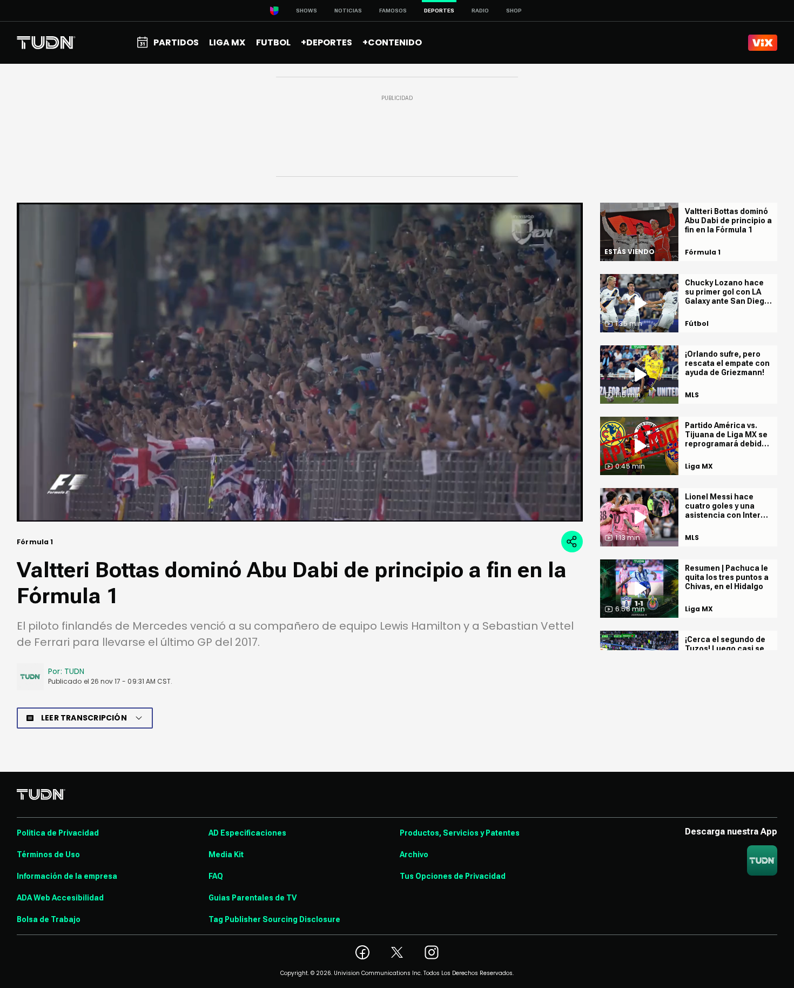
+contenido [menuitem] (392, 42)
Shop (514, 11)
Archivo (414, 854)
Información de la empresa (67, 876)
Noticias (348, 11)
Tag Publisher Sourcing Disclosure (274, 919)
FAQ (215, 876)
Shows (306, 11)
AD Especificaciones (247, 833)
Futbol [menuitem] (273, 42)
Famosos (393, 11)
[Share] (572, 541)
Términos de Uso (48, 854)
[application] (300, 362)
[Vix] (762, 43)
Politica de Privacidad (58, 833)
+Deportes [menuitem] (326, 42)
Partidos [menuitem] (176, 42)
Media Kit (226, 854)
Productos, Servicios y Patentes (460, 833)
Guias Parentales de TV (252, 897)
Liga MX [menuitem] (227, 42)
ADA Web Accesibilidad (60, 897)
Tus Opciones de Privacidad (453, 876)
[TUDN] (46, 43)
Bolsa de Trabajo (48, 919)
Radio (480, 11)
